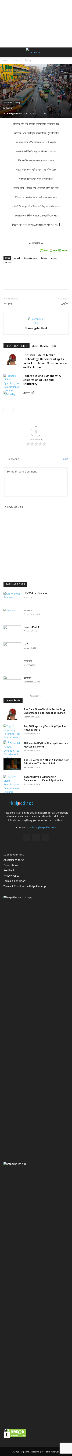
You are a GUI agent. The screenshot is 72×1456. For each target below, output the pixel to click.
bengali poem (30, 258)
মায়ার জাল (28, 661)
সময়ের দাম (28, 610)
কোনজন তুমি (29, 392)
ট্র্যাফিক (65, 303)
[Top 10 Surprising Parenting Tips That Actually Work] (12, 733)
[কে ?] (12, 648)
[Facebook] (26, 837)
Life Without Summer (36, 593)
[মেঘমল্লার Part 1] (12, 631)
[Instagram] (36, 837)
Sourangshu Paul (13, 113)
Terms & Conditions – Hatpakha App (24, 886)
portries (8, 262)
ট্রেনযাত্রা (7, 303)
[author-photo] (36, 322)
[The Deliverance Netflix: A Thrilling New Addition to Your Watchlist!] (12, 764)
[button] (6, 52)
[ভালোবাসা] (12, 682)
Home (5, 60)
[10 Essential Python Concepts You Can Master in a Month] (12, 750)
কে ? (26, 644)
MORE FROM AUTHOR (44, 345)
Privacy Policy (11, 875)
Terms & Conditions (15, 881)
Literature (16, 60)
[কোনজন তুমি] (12, 397)
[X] (45, 837)
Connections (10, 865)
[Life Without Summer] (12, 598)
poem (54, 258)
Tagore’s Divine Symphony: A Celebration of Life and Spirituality (42, 380)
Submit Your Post (13, 854)
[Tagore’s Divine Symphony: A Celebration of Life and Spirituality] (12, 385)
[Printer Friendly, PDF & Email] (54, 250)
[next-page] (11, 410)
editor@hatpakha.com (43, 827)
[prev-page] (5, 410)
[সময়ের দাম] (12, 615)
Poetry (28, 60)
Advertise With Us (13, 859)
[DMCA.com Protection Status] (14, 1437)
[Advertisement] (36, 24)
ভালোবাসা (27, 677)
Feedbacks (9, 870)
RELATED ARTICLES (16, 345)
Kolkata (44, 258)
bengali (17, 258)
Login (64, 458)
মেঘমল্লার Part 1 (31, 627)
